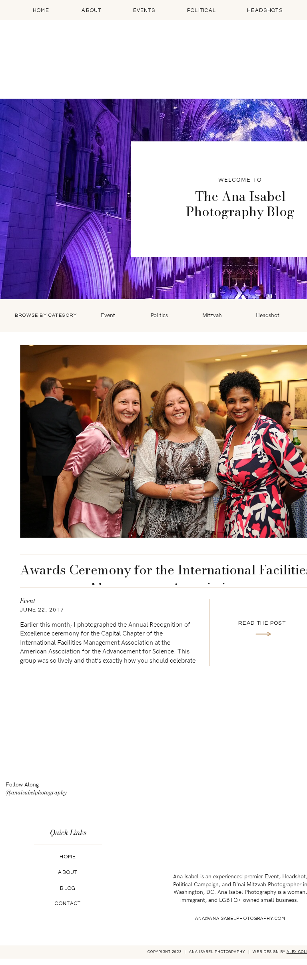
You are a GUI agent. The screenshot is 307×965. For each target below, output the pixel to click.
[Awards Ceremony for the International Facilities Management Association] (263, 634)
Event (27, 601)
